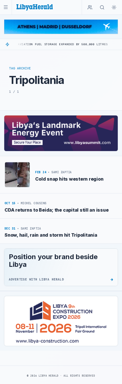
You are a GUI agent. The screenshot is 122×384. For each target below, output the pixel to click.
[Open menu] (6, 7)
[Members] (90, 7)
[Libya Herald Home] (34, 7)
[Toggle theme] (114, 7)
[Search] (102, 7)
